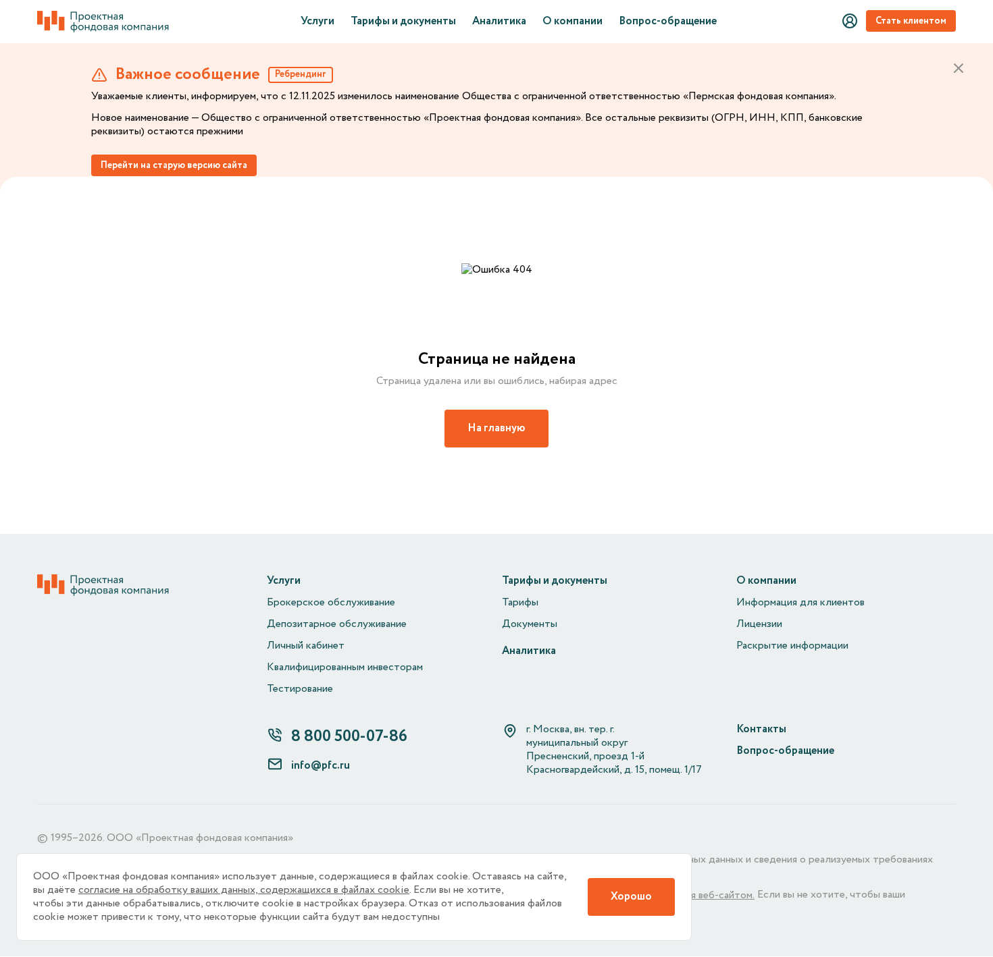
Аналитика (499, 21)
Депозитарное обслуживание (337, 624)
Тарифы (520, 602)
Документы (529, 624)
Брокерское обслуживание (331, 602)
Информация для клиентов (800, 602)
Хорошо (631, 896)
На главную (496, 428)
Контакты (761, 729)
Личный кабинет (306, 646)
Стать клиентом (910, 21)
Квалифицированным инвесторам (345, 667)
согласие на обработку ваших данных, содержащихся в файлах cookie (243, 890)
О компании (572, 21)
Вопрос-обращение (668, 21)
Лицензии (759, 624)
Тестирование (300, 689)
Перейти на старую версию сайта (174, 165)
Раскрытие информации (792, 646)
